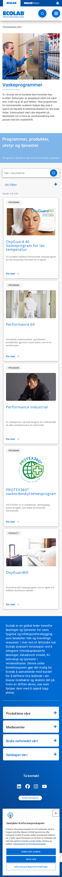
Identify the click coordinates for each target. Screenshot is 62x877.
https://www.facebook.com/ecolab (28, 786)
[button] (42, 13)
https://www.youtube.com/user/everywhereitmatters (44, 786)
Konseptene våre (12, 26)
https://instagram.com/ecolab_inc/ (36, 786)
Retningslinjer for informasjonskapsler (29, 844)
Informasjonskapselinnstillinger (31, 867)
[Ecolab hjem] (12, 14)
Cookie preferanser (30, 798)
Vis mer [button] (10, 273)
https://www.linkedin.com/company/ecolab (19, 786)
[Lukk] (56, 813)
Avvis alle (31, 859)
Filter (11, 185)
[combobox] (25, 173)
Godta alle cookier (31, 852)
